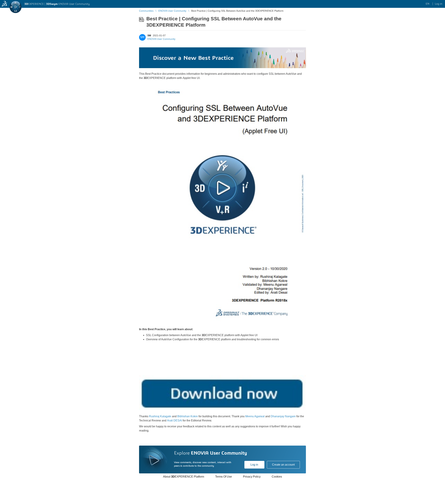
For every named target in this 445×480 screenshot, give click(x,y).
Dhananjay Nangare (283, 416)
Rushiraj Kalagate (160, 416)
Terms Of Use (223, 476)
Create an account (283, 464)
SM (149, 35)
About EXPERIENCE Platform (183, 476)
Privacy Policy (252, 476)
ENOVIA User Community (161, 39)
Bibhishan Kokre (187, 416)
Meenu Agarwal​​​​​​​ (255, 416)
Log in (254, 464)
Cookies (277, 476)
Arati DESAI (174, 420)
